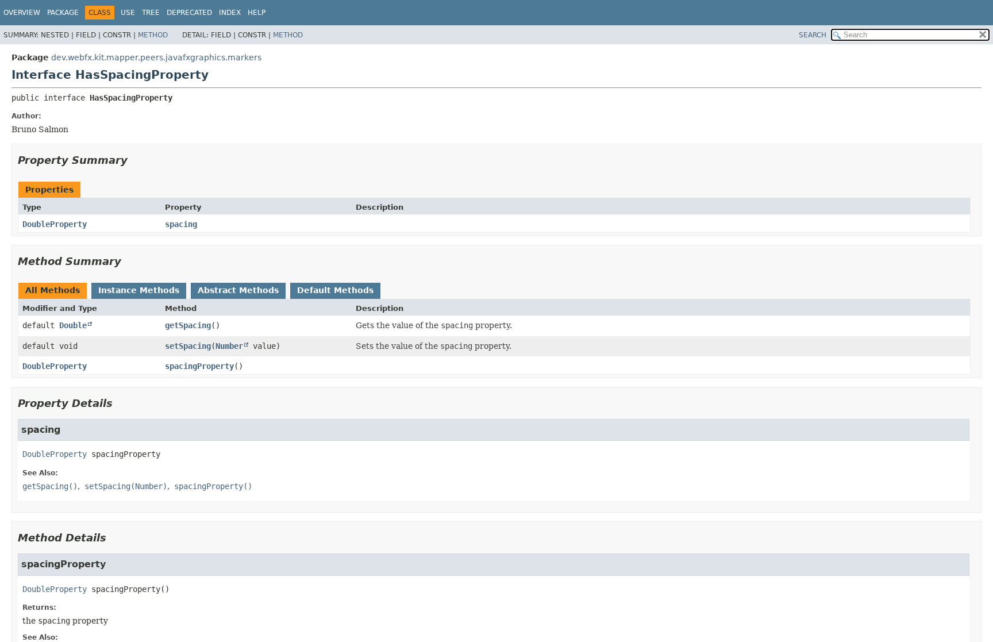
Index (230, 13)
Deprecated (189, 13)
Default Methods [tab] (335, 290)
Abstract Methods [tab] (238, 290)
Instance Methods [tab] (138, 290)
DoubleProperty (54, 224)
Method (153, 35)
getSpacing (188, 325)
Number (229, 346)
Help (256, 13)
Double (73, 325)
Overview (21, 13)
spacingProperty (199, 366)
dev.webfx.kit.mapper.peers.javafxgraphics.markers (156, 57)
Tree (151, 13)
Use (128, 13)
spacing (181, 224)
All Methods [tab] (52, 290)
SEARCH (812, 35)
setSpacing (188, 346)
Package (63, 13)
